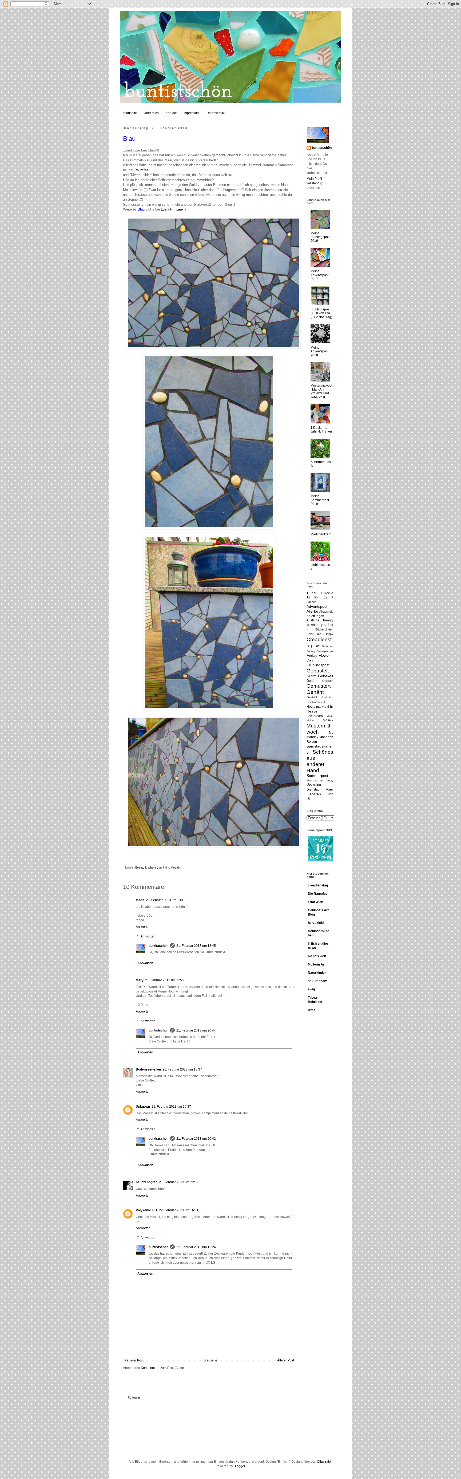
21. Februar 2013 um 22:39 (178, 1182)
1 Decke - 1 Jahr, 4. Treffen (321, 429)
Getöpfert (327, 697)
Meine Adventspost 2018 (319, 351)
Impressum (192, 113)
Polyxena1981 (146, 1210)
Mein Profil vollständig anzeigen (314, 183)
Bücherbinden (324, 629)
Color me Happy (320, 634)
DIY (317, 646)
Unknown (143, 1106)
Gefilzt (311, 676)
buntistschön (158, 946)
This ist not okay (320, 780)
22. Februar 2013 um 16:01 (178, 1210)
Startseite (130, 113)
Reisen (312, 742)
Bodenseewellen (148, 1069)
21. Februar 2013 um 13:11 (165, 900)
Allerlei (312, 611)
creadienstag (318, 885)
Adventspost (317, 606)
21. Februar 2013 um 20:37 (171, 1106)
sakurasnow (317, 981)
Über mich (151, 113)
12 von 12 (317, 597)
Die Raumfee (318, 894)
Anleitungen (315, 616)
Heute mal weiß (318, 707)
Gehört (311, 681)
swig (311, 989)
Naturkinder (317, 973)
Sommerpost (317, 775)
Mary (140, 980)
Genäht (315, 692)
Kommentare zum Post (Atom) (162, 1368)
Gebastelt (318, 671)
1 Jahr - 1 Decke (320, 593)
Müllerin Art (316, 964)
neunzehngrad (146, 1182)
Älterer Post (285, 1360)
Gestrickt (313, 697)
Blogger (239, 1466)
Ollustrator (324, 1462)
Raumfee (141, 170)
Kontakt (171, 113)
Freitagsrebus (324, 651)
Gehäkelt (325, 676)
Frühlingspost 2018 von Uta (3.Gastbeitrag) (321, 313)
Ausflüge (313, 620)
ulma (311, 1010)
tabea (140, 900)
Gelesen (327, 680)
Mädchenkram (321, 534)
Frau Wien (315, 902)
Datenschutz (215, 113)
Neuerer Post (134, 1360)
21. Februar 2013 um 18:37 (182, 1069)
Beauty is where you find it (152, 867)
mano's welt (317, 956)
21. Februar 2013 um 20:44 (196, 1030)
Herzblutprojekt (316, 701)
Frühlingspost (318, 665)
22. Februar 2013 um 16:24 (196, 1247)
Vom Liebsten (320, 791)
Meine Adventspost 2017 (319, 275)
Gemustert (319, 686)
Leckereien (315, 716)
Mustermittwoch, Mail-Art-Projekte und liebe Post (322, 391)
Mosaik (175, 867)
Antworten (143, 927)
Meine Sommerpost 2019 (320, 500)
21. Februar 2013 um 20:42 (196, 1139)
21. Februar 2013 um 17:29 (165, 980)
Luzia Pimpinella (173, 209)
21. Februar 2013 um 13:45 (196, 946)
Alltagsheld (326, 611)
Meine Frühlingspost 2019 (320, 237)
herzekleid (316, 923)
